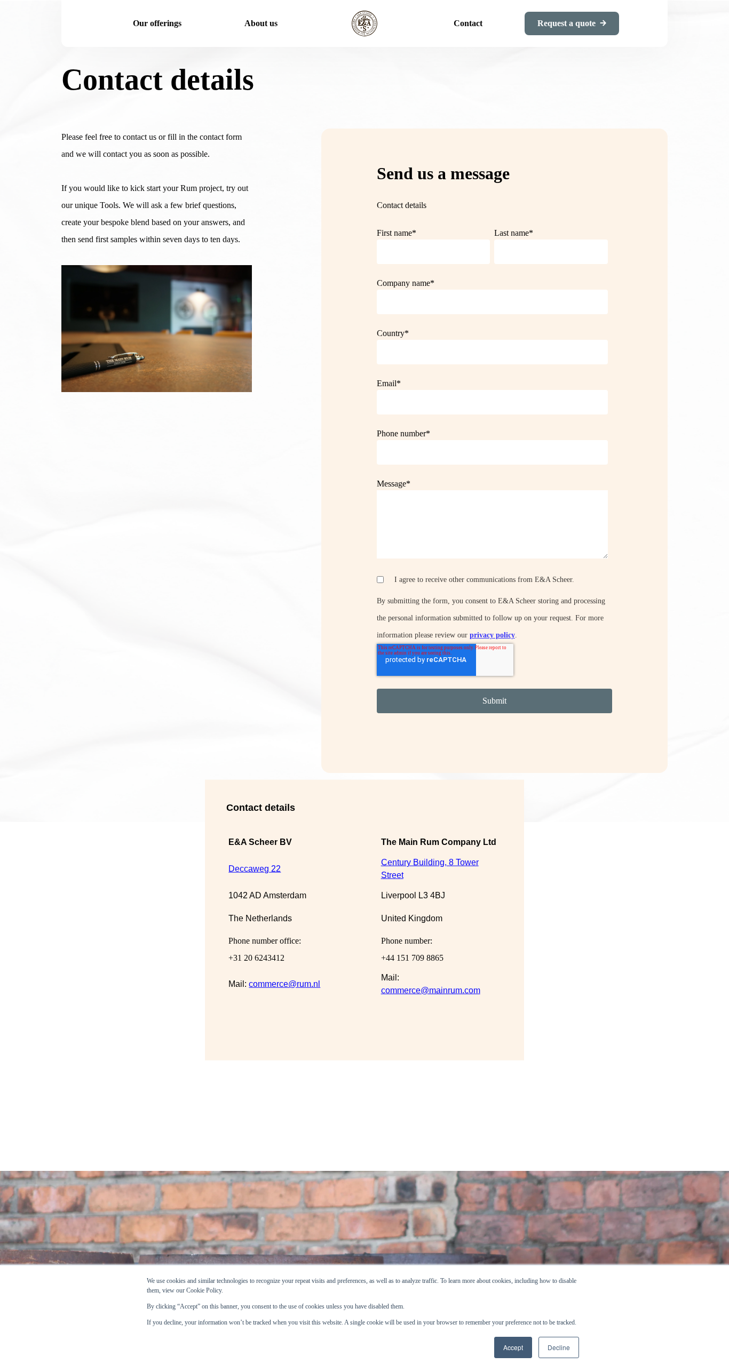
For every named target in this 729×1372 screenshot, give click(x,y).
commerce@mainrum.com (430, 989)
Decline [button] (559, 1347)
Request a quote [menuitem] (566, 23)
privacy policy (492, 635)
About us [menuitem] (261, 23)
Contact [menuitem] (468, 23)
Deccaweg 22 (254, 868)
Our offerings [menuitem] (157, 23)
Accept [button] (513, 1347)
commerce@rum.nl (284, 983)
